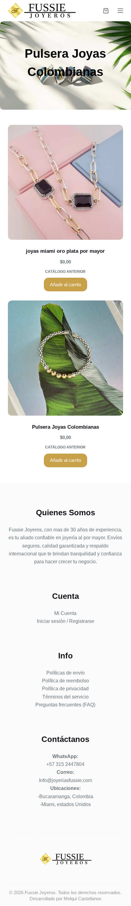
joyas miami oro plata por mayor (65, 251)
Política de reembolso (65, 680)
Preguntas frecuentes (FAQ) (65, 704)
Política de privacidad (65, 688)
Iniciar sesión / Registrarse (65, 621)
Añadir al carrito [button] (65, 284)
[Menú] (120, 10)
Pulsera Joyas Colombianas (65, 427)
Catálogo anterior (65, 271)
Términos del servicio (65, 696)
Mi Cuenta (65, 613)
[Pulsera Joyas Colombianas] (65, 357)
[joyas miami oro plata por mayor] (65, 182)
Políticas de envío (65, 672)
